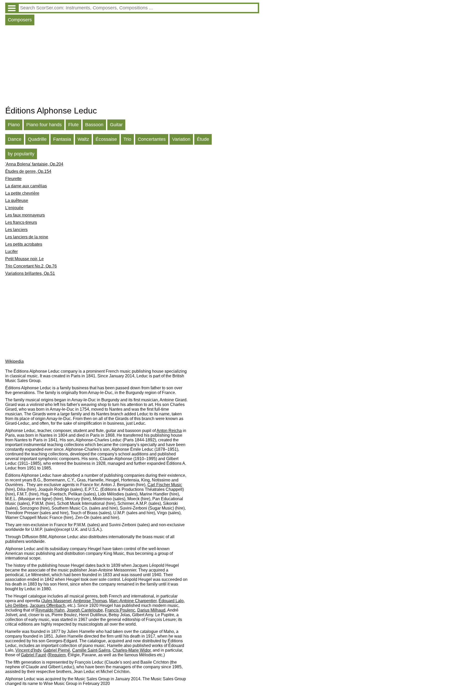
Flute (73, 124)
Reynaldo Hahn (50, 610)
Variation (181, 139)
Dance (14, 139)
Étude (203, 139)
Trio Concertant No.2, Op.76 (31, 266)
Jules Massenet (56, 601)
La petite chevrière (22, 193)
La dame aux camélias (26, 186)
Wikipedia (14, 361)
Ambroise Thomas (90, 601)
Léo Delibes (16, 605)
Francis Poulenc (120, 610)
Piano (14, 124)
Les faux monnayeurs (25, 215)
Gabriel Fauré (33, 655)
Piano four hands (44, 124)
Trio (127, 139)
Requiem (57, 655)
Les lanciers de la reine (26, 237)
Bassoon (94, 124)
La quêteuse (16, 200)
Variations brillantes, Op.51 (30, 273)
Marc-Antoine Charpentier (133, 601)
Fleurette (13, 178)
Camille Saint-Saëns (91, 650)
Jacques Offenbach (47, 605)
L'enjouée (14, 208)
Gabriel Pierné (56, 650)
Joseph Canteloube (85, 610)
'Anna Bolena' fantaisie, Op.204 (34, 164)
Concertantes (152, 139)
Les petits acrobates (23, 244)
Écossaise (106, 139)
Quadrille (37, 139)
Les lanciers (16, 229)
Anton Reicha (169, 430)
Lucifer (11, 251)
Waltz (83, 139)
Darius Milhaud (151, 610)
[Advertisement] (132, 66)
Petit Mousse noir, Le (24, 259)
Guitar (116, 124)
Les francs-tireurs (21, 222)
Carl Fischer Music (164, 484)
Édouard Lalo (171, 601)
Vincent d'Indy (28, 650)
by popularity (21, 153)
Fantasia (62, 139)
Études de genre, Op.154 (28, 171)
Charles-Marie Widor (132, 650)
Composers (20, 19)
